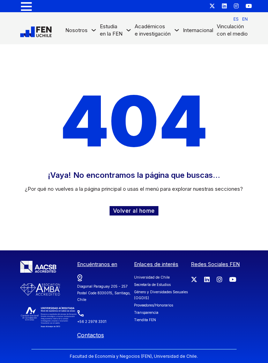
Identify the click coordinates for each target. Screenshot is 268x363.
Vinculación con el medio (232, 30)
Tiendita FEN (145, 320)
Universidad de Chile (152, 277)
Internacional (198, 30)
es (236, 19)
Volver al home (134, 210)
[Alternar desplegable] (93, 32)
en (245, 19)
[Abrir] (26, 6)
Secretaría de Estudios (152, 284)
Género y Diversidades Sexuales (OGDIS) (161, 295)
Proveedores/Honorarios (153, 305)
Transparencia (146, 312)
